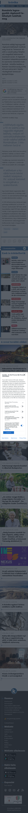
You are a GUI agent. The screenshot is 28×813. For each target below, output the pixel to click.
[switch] (22, 406)
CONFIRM (8, 432)
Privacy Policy (22, 438)
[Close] (24, 375)
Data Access (14, 438)
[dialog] (14, 406)
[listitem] (14, 403)
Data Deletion (5, 438)
